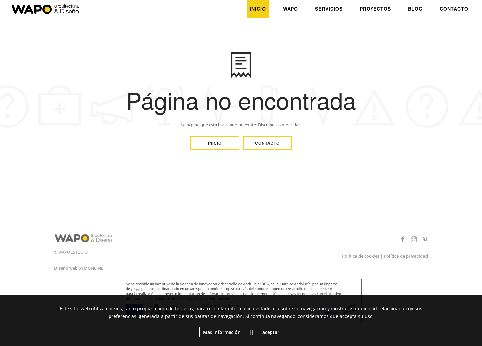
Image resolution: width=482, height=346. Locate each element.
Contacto (454, 8)
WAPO (290, 8)
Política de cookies (360, 256)
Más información (222, 332)
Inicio (258, 8)
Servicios (329, 8)
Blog (415, 8)
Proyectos (375, 8)
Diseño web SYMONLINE (78, 268)
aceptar (270, 332)
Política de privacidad (406, 256)
